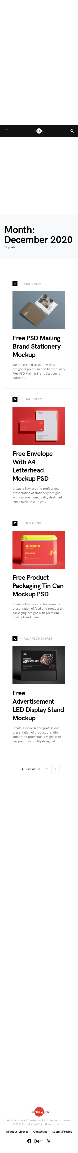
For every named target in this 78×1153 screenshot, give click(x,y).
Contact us (40, 1131)
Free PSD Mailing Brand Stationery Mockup (36, 346)
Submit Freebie (62, 1131)
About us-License (17, 1131)
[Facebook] (29, 1141)
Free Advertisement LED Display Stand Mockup (38, 705)
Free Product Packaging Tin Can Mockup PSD (37, 586)
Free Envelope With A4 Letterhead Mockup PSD (32, 466)
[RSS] (48, 1141)
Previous (33, 769)
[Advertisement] (39, 176)
